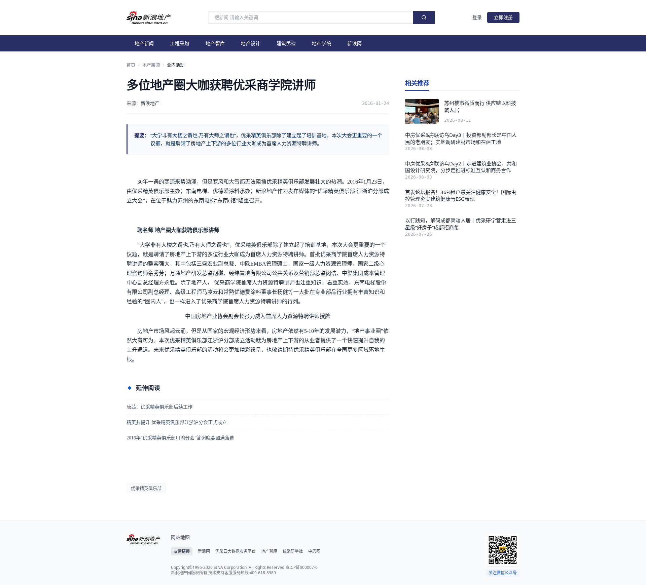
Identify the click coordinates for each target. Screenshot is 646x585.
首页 (131, 65)
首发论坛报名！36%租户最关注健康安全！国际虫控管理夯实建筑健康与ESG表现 (460, 195)
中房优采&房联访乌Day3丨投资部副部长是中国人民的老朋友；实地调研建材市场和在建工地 (461, 138)
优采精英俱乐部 (146, 488)
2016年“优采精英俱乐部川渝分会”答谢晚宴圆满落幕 (180, 437)
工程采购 (179, 43)
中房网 (314, 551)
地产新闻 (144, 43)
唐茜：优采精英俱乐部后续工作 (159, 407)
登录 (477, 17)
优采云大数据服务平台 (235, 551)
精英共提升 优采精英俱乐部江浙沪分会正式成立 (177, 422)
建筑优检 (286, 43)
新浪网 (354, 43)
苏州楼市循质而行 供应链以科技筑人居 (480, 106)
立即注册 (503, 17)
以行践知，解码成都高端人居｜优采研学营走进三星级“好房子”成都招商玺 (460, 224)
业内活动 (175, 65)
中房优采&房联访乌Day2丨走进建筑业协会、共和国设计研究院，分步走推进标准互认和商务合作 (461, 167)
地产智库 (215, 43)
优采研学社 (293, 551)
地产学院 (321, 43)
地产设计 (250, 43)
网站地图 (180, 537)
